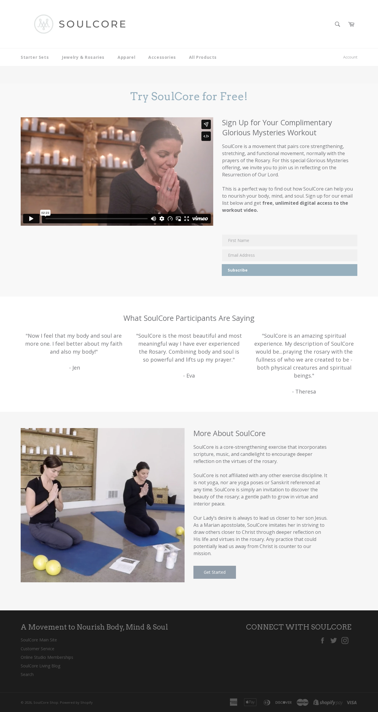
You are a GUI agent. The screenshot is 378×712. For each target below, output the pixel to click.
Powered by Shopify (76, 702)
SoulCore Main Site (39, 640)
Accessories (162, 57)
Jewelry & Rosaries (83, 57)
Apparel (126, 57)
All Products (203, 57)
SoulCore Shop (45, 702)
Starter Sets (35, 57)
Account (350, 57)
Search (27, 674)
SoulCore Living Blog (40, 666)
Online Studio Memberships (47, 657)
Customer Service (37, 648)
